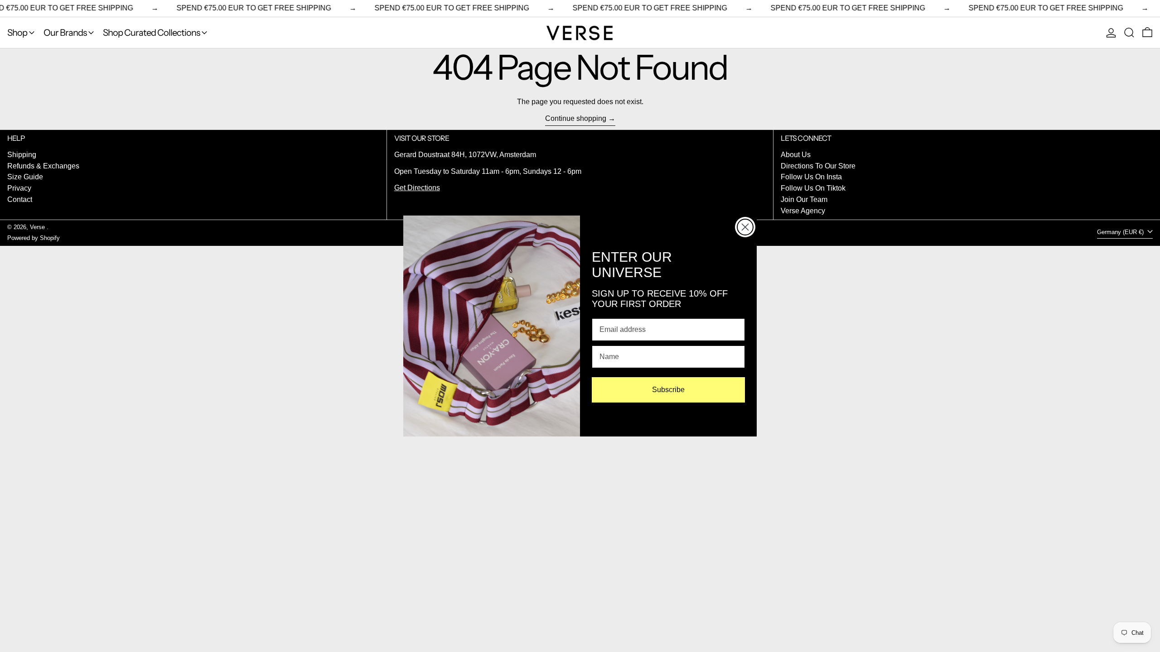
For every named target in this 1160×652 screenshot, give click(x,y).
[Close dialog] (745, 227)
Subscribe (668, 389)
